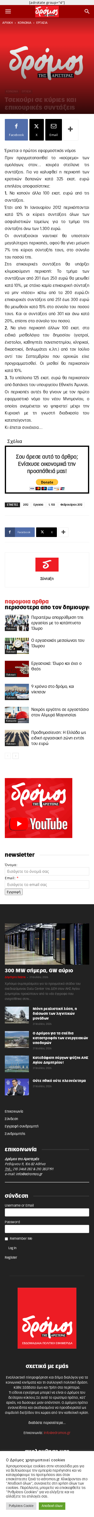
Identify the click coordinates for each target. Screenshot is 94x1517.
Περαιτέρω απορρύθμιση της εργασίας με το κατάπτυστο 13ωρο (57, 623)
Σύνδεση (11, 1119)
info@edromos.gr (29, 1174)
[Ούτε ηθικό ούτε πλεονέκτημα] (17, 1087)
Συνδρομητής (15, 1134)
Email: (12, 878)
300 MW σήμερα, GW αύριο (39, 970)
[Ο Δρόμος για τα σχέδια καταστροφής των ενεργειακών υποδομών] (17, 1039)
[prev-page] (8, 756)
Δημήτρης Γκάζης (15, 977)
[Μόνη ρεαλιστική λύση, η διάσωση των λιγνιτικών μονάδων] (17, 1015)
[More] (70, 130)
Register (11, 1257)
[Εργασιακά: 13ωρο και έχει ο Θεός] (17, 669)
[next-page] (16, 756)
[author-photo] (47, 571)
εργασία (42, 22)
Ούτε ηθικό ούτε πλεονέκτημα (59, 1081)
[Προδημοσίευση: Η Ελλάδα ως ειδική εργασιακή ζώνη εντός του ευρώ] (17, 738)
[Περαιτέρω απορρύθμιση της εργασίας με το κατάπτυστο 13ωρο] (17, 623)
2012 (25, 504)
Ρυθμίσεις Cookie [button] (21, 1506)
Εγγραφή (14, 892)
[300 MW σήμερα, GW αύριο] (47, 944)
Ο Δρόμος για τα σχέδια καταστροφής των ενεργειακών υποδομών (60, 1038)
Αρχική (7, 22)
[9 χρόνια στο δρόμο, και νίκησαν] (17, 692)
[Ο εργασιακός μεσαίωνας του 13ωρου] (17, 646)
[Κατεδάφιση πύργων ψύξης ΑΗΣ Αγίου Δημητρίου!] (17, 1064)
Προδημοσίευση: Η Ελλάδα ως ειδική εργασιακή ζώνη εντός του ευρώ (58, 738)
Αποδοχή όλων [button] (52, 1506)
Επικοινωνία (14, 1111)
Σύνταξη (47, 579)
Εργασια (38, 504)
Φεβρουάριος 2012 (71, 504)
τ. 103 (52, 504)
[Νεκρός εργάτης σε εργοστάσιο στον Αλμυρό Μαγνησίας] (17, 715)
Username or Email (19, 1205)
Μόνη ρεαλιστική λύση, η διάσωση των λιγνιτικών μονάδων (55, 1013)
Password (12, 1222)
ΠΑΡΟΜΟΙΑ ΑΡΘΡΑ (27, 601)
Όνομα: (11, 864)
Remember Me (21, 1238)
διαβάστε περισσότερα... (47, 1423)
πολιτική (10, 629)
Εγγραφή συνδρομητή (22, 1126)
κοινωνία (25, 22)
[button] (8, 11)
